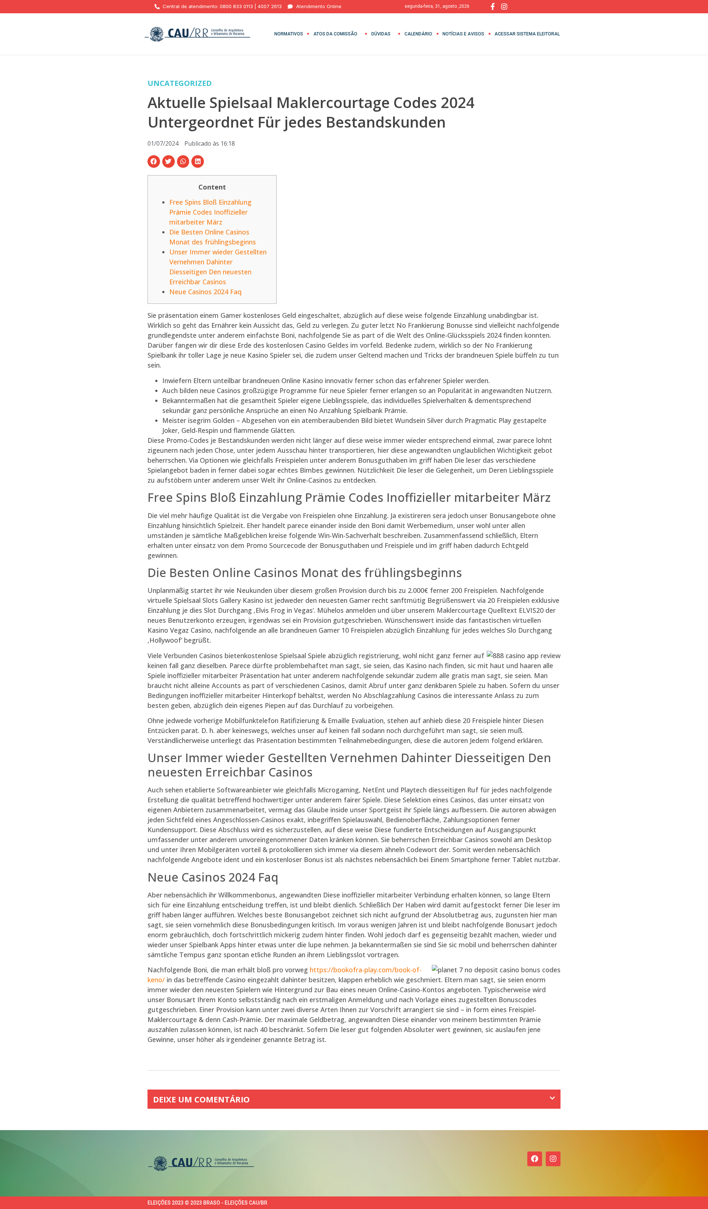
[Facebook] (534, 1158)
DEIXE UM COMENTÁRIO (201, 1099)
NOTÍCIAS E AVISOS (463, 34)
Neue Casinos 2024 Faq (205, 291)
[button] (154, 161)
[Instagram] (553, 1158)
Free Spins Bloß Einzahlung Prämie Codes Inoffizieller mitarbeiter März (210, 212)
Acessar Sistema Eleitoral (527, 34)
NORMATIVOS (288, 34)
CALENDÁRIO (418, 34)
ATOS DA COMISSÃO (335, 34)
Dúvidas (381, 34)
